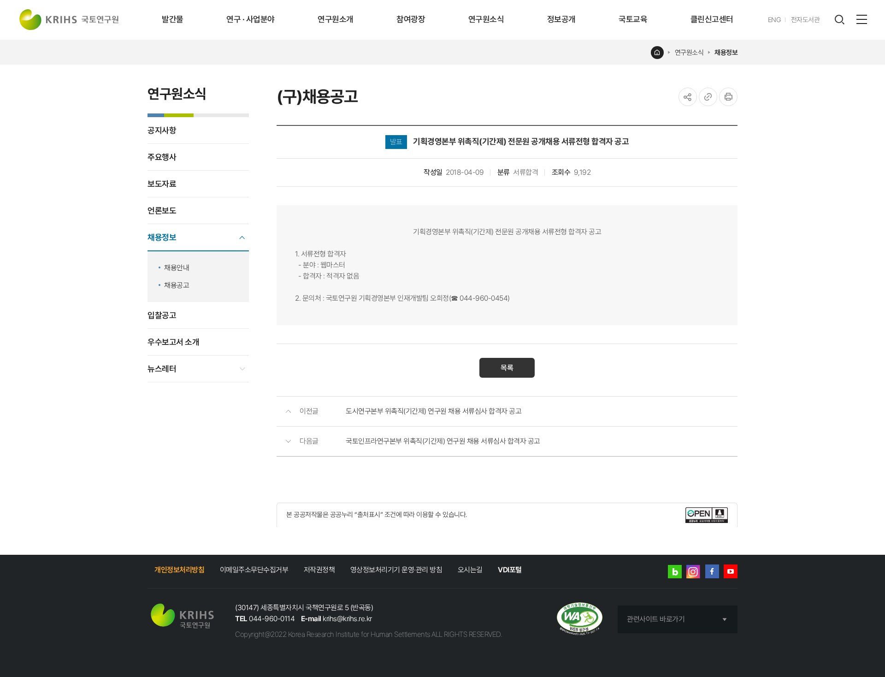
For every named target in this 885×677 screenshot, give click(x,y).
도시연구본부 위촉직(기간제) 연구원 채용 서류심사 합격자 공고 (433, 411)
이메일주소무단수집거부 (254, 569)
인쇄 (728, 97)
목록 (507, 367)
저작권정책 (319, 569)
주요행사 (162, 157)
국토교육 (633, 19)
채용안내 (176, 267)
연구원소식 (486, 19)
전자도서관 (805, 20)
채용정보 (726, 52)
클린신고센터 (711, 19)
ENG (774, 20)
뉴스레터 (162, 369)
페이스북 (712, 571)
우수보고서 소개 (173, 342)
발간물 (172, 19)
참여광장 (410, 19)
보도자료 (162, 184)
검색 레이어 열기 (839, 20)
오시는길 (470, 569)
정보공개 (561, 19)
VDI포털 (510, 569)
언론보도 (162, 210)
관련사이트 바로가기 (655, 619)
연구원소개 (336, 19)
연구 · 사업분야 (250, 19)
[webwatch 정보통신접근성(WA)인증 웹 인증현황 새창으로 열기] (579, 619)
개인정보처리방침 (179, 569)
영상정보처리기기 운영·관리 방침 (396, 569)
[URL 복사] (708, 97)
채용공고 (176, 285)
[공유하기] (687, 97)
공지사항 (162, 130)
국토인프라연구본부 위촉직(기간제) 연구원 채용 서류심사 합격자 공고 (443, 441)
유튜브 (731, 571)
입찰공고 (162, 315)
